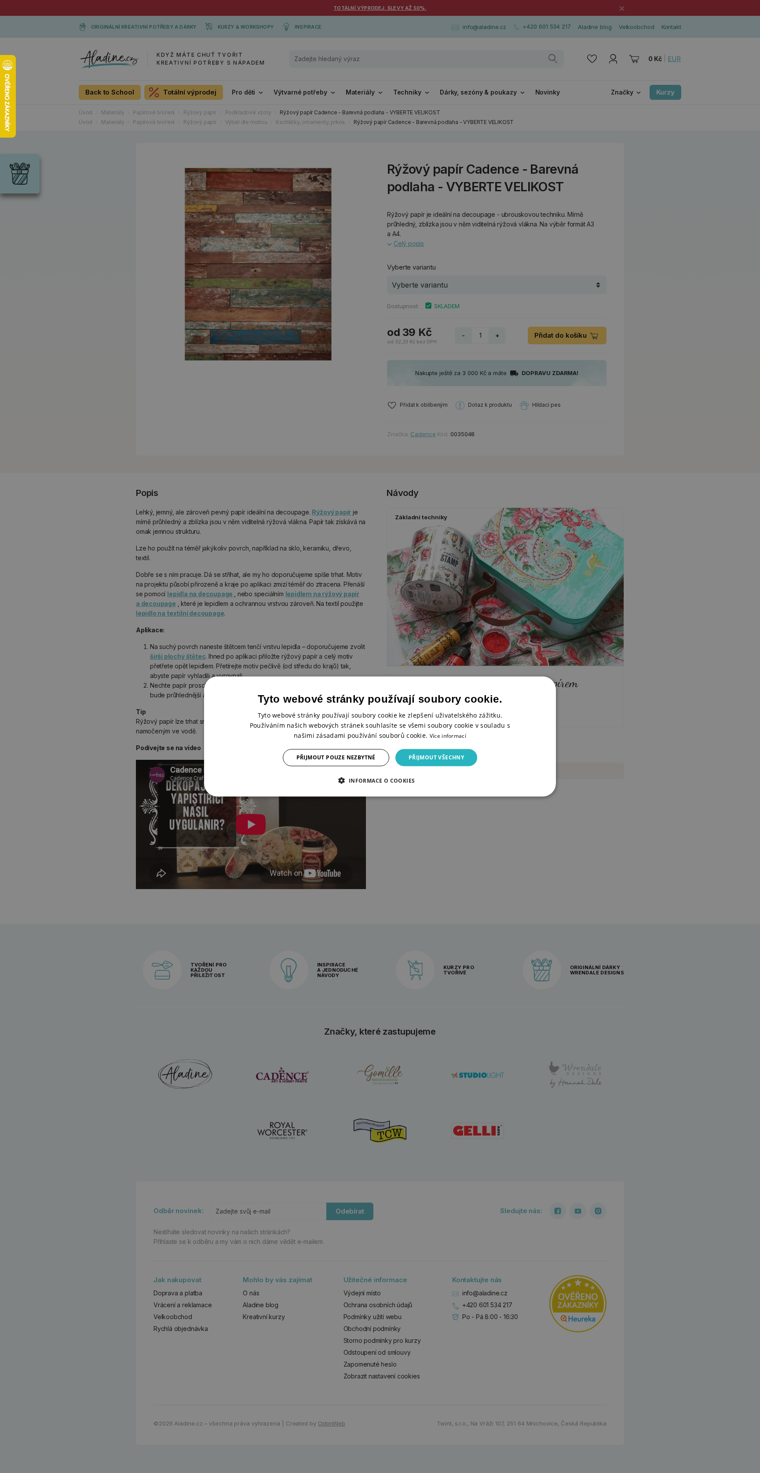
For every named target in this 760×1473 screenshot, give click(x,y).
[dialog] (380, 737)
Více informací (448, 736)
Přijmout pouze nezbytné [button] (336, 757)
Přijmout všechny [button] (436, 757)
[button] (380, 780)
